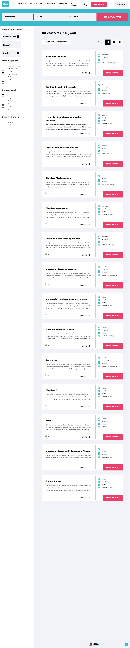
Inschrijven (99, 4)
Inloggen (121, 4)
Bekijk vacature (112, 73)
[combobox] (49, 17)
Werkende (63, 3)
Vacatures (22, 3)
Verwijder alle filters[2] (12, 29)
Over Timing (73, 4)
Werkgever (50, 3)
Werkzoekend (36, 3)
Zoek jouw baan (112, 17)
